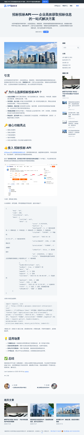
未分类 (64, 62)
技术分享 (65, 60)
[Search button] (78, 47)
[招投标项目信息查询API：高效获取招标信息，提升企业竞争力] (42, 410)
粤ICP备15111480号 (56, 431)
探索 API (45, 1)
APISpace (57, 6)
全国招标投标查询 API (18, 152)
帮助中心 (65, 6)
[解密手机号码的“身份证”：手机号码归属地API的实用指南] (16, 410)
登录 (77, 6)
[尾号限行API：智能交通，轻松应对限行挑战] (68, 410)
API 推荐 (46, 31)
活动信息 (65, 65)
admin (27, 371)
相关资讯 (65, 68)
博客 (71, 6)
